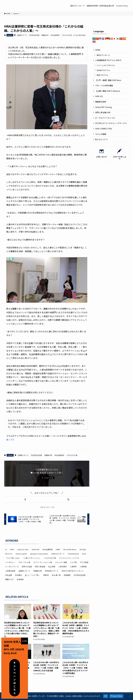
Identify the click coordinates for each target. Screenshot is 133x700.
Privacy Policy (116, 696)
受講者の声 (44, 35)
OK (105, 696)
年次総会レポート (51, 571)
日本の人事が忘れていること (73, 571)
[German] (107, 38)
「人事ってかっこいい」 (31, 558)
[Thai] (94, 41)
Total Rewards (73, 553)
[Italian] (111, 38)
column (9, 35)
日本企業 (8, 575)
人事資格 (83, 566)
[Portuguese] (121, 38)
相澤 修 (46, 575)
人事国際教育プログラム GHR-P (108, 60)
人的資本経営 (10, 571)
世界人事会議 (40, 566)
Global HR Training (103, 107)
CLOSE (24, 641)
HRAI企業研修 (55, 35)
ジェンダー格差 (61, 562)
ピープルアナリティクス (105, 118)
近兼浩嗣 (20, 579)
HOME (97, 50)
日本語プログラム (103, 70)
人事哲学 (73, 566)
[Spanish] (124, 38)
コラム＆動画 (100, 134)
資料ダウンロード (103, 55)
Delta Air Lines (23, 549)
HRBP (58, 549)
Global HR (35, 549)
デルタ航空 (84, 562)
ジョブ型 (73, 562)
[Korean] (117, 38)
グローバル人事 (24, 562)
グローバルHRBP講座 (104, 85)
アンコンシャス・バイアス (69, 558)
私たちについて (101, 139)
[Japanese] (114, 38)
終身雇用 (67, 575)
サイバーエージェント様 (42, 562)
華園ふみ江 (9, 579)
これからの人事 (67, 35)
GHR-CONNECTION (103, 128)
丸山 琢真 (51, 566)
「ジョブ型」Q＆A (12, 558)
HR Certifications (69, 549)
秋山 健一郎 (56, 575)
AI (6, 549)
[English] (101, 38)
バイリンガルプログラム (106, 65)
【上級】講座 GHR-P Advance (107, 91)
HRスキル (8, 553)
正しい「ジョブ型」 (32, 575)
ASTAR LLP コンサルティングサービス (112, 123)
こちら (11, 439)
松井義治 (18, 575)
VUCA (84, 553)
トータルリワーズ (12, 566)
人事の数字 (62, 566)
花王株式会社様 (34, 35)
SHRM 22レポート (58, 553)
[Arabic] (94, 38)
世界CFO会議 (27, 566)
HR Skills (82, 549)
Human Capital (21, 553)
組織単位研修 (100, 101)
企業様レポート (22, 35)
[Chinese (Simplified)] (97, 38)
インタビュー (10, 562)
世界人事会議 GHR (102, 112)
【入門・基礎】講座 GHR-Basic (108, 80)
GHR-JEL (99, 96)
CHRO (12, 549)
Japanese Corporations (39, 553)
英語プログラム (102, 75)
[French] (104, 38)
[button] (25, 499)
